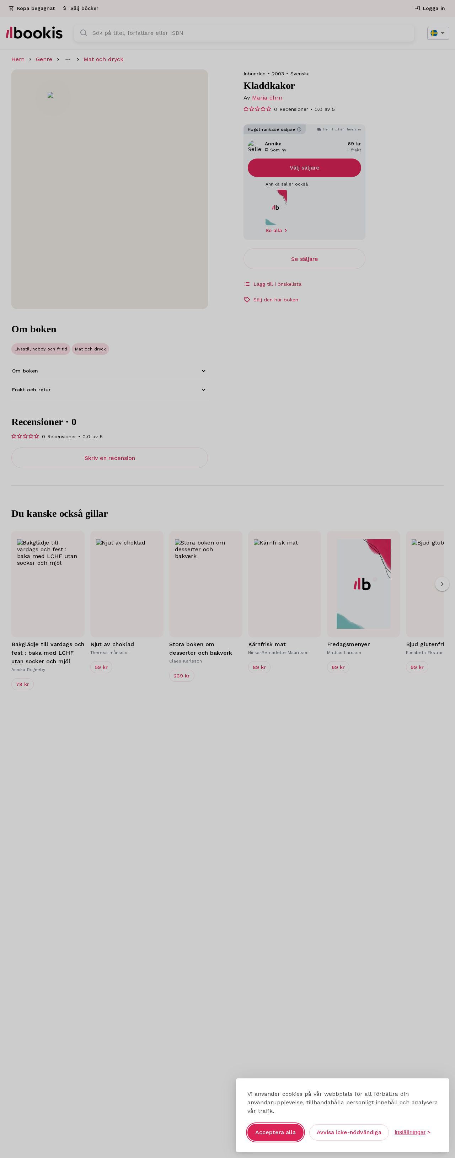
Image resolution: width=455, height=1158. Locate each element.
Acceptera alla (275, 1132)
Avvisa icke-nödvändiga (349, 1132)
